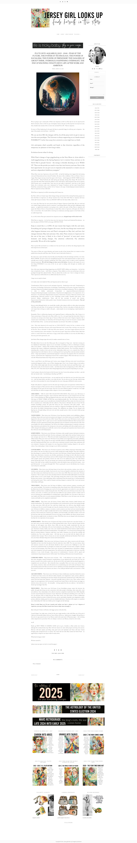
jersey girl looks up (68, 841)
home (58, 34)
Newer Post (34, 675)
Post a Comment (37, 664)
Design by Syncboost (76, 841)
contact (62, 34)
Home (58, 674)
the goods (76, 34)
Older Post (81, 675)
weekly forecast (69, 34)
